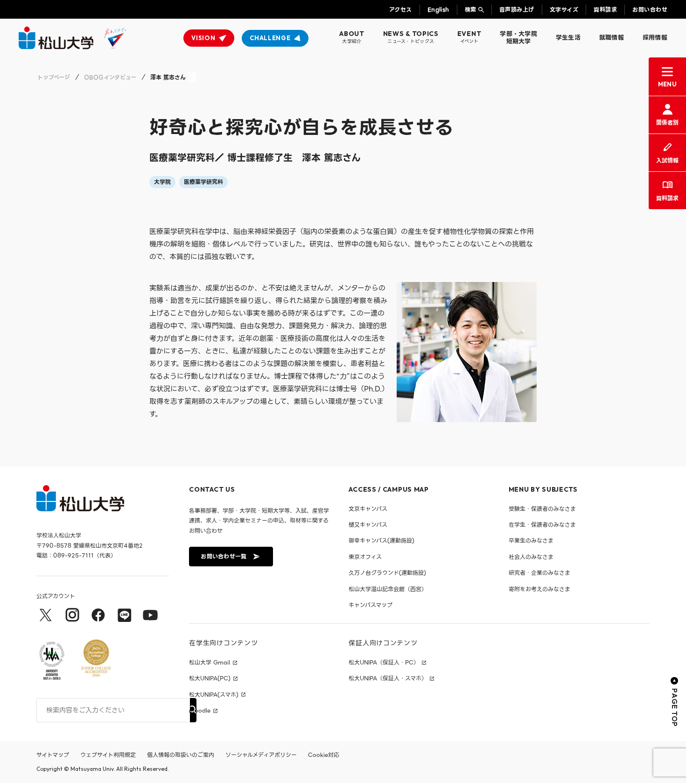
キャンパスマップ (370, 604)
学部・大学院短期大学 (518, 37)
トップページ (53, 77)
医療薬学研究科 (203, 181)
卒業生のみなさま (531, 540)
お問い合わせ (649, 9)
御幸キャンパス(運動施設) (381, 540)
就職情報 (611, 37)
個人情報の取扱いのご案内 (180, 754)
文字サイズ (564, 9)
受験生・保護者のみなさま (542, 508)
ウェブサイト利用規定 (108, 754)
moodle (199, 710)
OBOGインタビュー (110, 77)
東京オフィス (365, 556)
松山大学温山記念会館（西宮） (388, 589)
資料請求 (605, 9)
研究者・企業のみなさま (539, 572)
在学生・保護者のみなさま (542, 524)
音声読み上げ (516, 9)
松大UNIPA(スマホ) (213, 694)
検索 (470, 9)
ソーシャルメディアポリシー (261, 754)
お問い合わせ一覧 (223, 556)
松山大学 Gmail (209, 662)
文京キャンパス (368, 508)
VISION (203, 38)
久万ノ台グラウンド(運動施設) (387, 572)
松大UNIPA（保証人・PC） (384, 662)
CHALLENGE (270, 38)
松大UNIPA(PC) (210, 678)
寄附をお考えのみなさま (539, 589)
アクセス (400, 9)
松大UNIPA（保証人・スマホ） (388, 678)
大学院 (162, 181)
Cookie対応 (323, 754)
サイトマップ (52, 754)
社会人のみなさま (531, 556)
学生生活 (568, 37)
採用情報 (655, 37)
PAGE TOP (674, 707)
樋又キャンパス (368, 524)
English (438, 9)
